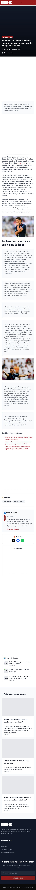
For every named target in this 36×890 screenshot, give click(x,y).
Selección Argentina (18, 501)
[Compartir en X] (13, 540)
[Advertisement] (18, 561)
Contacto (4, 847)
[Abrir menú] (33, 2)
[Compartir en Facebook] (18, 540)
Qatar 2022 (21, 163)
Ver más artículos (12, 529)
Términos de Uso (6, 849)
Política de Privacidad (8, 852)
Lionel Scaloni (7, 501)
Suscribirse (18, 878)
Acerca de (4, 844)
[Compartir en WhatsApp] (22, 540)
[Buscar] (21, 2)
